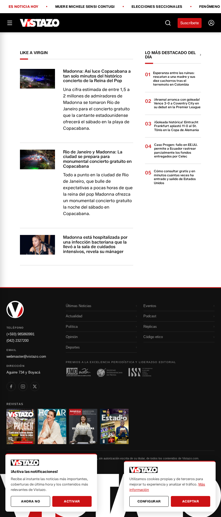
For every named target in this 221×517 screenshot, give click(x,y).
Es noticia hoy (23, 7)
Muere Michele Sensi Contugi (85, 7)
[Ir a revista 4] (114, 426)
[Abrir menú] (9, 23)
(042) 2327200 (17, 341)
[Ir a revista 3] (83, 426)
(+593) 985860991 (20, 334)
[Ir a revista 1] (20, 426)
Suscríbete (189, 23)
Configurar (149, 501)
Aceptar (190, 501)
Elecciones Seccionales (157, 7)
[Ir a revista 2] (52, 426)
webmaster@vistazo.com (26, 356)
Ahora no (30, 501)
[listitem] (11, 386)
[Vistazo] (39, 23)
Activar (72, 501)
